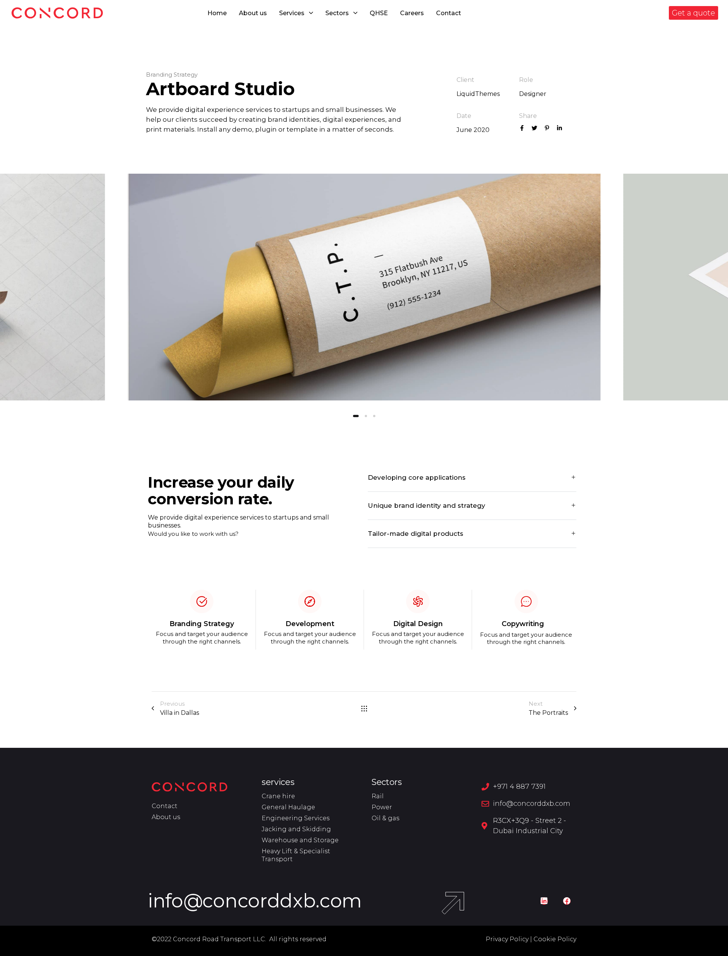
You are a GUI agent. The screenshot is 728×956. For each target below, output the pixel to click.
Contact (448, 13)
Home (217, 13)
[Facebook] (567, 901)
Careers (412, 13)
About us (253, 13)
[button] (693, 13)
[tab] (472, 478)
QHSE (379, 13)
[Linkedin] (544, 901)
